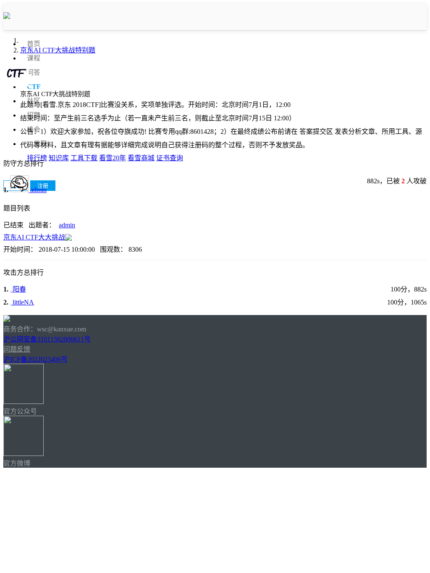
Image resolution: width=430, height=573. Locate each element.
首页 (33, 43)
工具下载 (84, 157)
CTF (34, 86)
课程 (33, 58)
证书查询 (169, 157)
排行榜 (37, 157)
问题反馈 (16, 349)
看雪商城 (141, 157)
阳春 (18, 289)
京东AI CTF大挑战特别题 (57, 50)
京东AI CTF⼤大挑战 (34, 237)
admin (38, 189)
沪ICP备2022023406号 (35, 359)
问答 (33, 72)
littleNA (22, 302)
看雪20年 (112, 157)
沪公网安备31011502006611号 (47, 339)
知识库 (59, 157)
